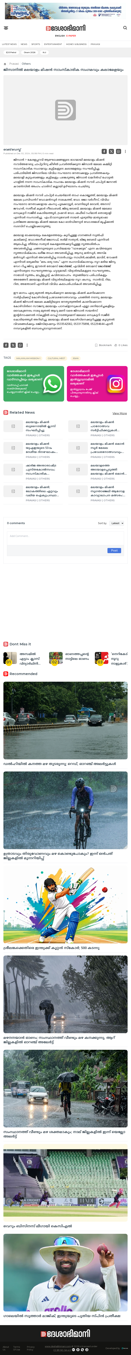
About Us (6, 1348)
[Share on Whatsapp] (118, 151)
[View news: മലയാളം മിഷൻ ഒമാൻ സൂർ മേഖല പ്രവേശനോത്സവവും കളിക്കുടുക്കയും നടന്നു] (78, 448)
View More (120, 413)
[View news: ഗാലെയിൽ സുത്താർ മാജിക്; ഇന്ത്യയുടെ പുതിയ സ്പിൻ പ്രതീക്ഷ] (65, 1272)
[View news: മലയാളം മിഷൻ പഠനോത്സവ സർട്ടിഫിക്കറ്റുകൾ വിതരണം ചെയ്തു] (78, 426)
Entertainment (53, 44)
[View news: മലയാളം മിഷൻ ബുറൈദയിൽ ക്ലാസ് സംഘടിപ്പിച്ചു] (13, 426)
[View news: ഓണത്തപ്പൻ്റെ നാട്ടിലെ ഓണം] (56, 658)
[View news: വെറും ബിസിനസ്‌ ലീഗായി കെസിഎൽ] (65, 1183)
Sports (35, 44)
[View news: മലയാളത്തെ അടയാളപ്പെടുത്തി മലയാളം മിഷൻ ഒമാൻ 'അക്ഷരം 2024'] (78, 469)
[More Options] (125, 151)
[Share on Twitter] (111, 151)
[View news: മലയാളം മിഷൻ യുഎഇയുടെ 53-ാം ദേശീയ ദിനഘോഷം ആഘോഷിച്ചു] (13, 448)
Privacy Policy (31, 1348)
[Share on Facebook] (104, 151)
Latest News (9, 44)
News (24, 44)
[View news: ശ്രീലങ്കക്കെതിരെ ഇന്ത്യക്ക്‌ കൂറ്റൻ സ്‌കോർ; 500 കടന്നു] (65, 904)
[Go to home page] (65, 28)
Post (114, 550)
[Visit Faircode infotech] (124, 1348)
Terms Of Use (16, 1348)
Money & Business (76, 44)
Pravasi (95, 44)
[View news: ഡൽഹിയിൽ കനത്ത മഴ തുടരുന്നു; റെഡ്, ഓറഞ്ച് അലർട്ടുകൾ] (65, 720)
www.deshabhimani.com (58, 1346)
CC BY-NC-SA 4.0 (62, 1350)
